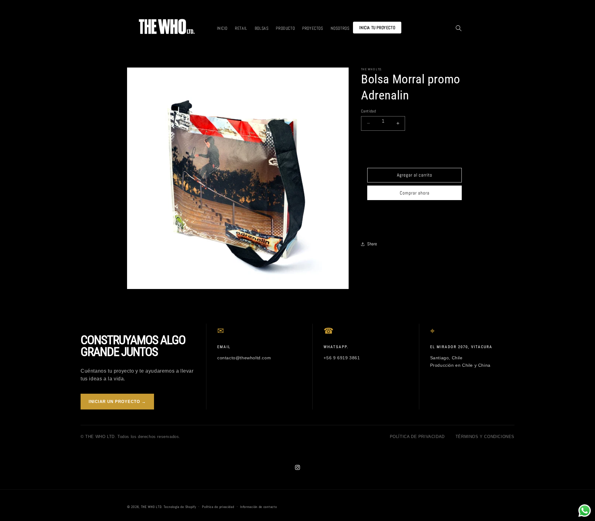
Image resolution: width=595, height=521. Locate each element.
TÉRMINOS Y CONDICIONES (485, 436)
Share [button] (372, 244)
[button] (458, 28)
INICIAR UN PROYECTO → (117, 401)
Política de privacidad (218, 506)
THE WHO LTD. (151, 507)
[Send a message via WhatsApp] (584, 510)
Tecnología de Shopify (180, 507)
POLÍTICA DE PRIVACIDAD (417, 436)
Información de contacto (258, 506)
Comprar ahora (415, 193)
